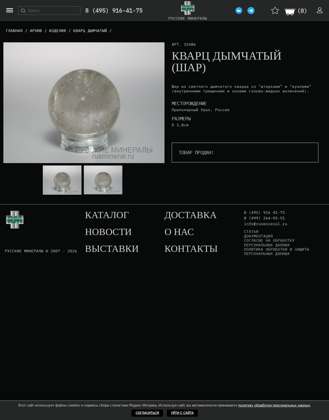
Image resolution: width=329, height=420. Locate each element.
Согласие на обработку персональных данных (269, 242)
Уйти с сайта (182, 413)
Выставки (112, 249)
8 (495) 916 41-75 (264, 212)
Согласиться (147, 413)
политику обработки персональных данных (274, 405)
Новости (108, 232)
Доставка (190, 215)
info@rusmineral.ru (265, 224)
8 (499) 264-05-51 (264, 218)
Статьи (251, 231)
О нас (179, 232)
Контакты (191, 249)
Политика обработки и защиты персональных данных (276, 251)
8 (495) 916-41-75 (114, 10)
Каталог (107, 215)
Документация (258, 236)
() (302, 10)
